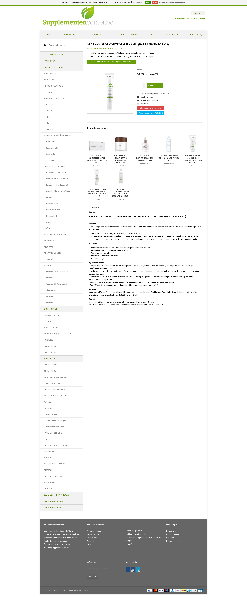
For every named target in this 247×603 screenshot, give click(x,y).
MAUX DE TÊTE (50, 402)
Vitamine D (50, 290)
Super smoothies (52, 160)
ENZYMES (48, 92)
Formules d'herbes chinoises (57, 179)
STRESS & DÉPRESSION (53, 476)
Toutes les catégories (98, 34)
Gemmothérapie (52, 222)
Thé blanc (50, 123)
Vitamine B (50, 278)
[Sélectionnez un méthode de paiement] (150, 590)
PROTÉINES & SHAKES (52, 253)
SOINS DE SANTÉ (50, 358)
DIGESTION (48, 470)
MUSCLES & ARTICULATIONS (55, 464)
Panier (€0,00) (183, 18)
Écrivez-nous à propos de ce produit (154, 94)
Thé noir (49, 117)
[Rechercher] (45, 45)
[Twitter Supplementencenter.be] (133, 569)
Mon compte (199, 18)
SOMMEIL (47, 457)
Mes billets (170, 537)
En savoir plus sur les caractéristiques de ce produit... (111, 61)
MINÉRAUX (48, 228)
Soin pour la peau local (55, 427)
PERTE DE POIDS (50, 365)
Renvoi (90, 544)
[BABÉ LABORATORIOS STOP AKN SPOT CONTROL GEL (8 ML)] (110, 90)
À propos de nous (170, 34)
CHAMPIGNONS (50, 241)
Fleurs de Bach (51, 216)
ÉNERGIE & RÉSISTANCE (53, 383)
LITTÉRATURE (49, 61)
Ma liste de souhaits (173, 541)
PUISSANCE (48, 340)
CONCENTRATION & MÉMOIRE (55, 377)
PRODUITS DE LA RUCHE (53, 86)
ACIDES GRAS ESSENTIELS (54, 98)
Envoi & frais (92, 537)
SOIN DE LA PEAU (50, 414)
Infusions (49, 197)
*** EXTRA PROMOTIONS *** (55, 54)
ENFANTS (47, 439)
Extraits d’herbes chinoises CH (57, 185)
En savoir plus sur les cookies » (172, 2)
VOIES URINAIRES (50, 482)
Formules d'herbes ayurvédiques (58, 191)
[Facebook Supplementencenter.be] (128, 569)
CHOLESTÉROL (50, 371)
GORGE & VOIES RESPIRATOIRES (56, 445)
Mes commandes (172, 534)
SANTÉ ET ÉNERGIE (51, 327)
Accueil (47, 34)
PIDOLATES (48, 247)
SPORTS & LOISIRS (51, 309)
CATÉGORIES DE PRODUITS (54, 67)
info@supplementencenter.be (59, 547)
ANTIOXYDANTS (50, 80)
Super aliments (52, 148)
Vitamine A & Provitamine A (57, 271)
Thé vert (49, 111)
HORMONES (48, 408)
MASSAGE (47, 321)
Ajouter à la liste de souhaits (151, 97)
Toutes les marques (130, 34)
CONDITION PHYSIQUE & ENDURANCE (59, 334)
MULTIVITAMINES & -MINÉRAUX (55, 234)
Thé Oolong (51, 129)
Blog (151, 34)
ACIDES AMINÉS (50, 73)
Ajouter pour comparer (149, 100)
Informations (94, 207)
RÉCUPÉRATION (50, 352)
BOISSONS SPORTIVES (52, 315)
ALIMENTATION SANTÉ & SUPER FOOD (58, 135)
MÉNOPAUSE (49, 451)
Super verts (50, 154)
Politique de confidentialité (136, 534)
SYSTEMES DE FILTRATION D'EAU (56, 495)
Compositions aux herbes (56, 172)
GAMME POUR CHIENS (52, 507)
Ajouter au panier (154, 85)
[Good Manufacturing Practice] (166, 563)
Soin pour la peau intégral (56, 420)
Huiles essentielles (53, 210)
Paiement (90, 541)
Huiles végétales (52, 203)
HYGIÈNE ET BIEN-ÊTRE (53, 433)
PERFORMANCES (50, 346)
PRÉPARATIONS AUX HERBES (55, 166)
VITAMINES (48, 265)
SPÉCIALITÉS (49, 259)
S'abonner (93, 576)
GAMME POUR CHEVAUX (53, 501)
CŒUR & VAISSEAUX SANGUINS (56, 396)
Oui (147, 2)
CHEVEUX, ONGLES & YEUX (54, 389)
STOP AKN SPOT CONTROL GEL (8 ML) (109, 48)
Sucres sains (50, 142)
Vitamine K (50, 302)
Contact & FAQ (195, 34)
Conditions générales (134, 531)
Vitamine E (50, 296)
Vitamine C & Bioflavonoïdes (57, 284)
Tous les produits (69, 34)
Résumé (129, 544)
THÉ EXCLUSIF (49, 104)
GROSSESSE (48, 488)
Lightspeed (90, 590)
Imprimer (144, 104)
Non (155, 2)
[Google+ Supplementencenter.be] (138, 569)
